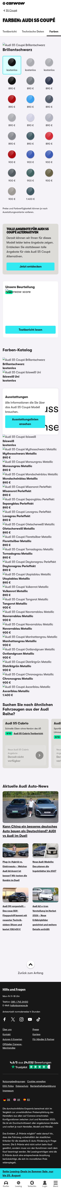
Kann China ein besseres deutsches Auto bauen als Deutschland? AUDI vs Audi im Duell (30, 831)
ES (28, 1099)
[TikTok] (38, 1020)
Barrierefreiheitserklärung (43, 1086)
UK (18, 1099)
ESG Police (8, 1086)
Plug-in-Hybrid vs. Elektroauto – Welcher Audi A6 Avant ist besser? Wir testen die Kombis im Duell (15, 871)
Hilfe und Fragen (14, 989)
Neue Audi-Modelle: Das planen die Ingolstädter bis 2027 (44, 866)
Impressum (8, 1090)
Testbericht (10, 31)
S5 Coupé (11, 10)
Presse (36, 1029)
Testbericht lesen (30, 329)
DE (8, 1099)
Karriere (36, 1034)
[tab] (9, 31)
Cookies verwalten (36, 1081)
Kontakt (7, 1034)
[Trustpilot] (30, 1067)
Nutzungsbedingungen (14, 1081)
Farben (53, 31)
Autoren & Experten (12, 1039)
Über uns (7, 1029)
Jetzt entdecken (31, 266)
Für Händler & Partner (43, 1039)
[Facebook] (5, 1020)
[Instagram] (22, 1020)
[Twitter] (13, 1020)
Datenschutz (22, 1086)
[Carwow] (14, 3)
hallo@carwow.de (19, 1005)
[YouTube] (30, 1020)
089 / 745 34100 (19, 1001)
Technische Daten (33, 31)
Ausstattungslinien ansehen (25, 422)
